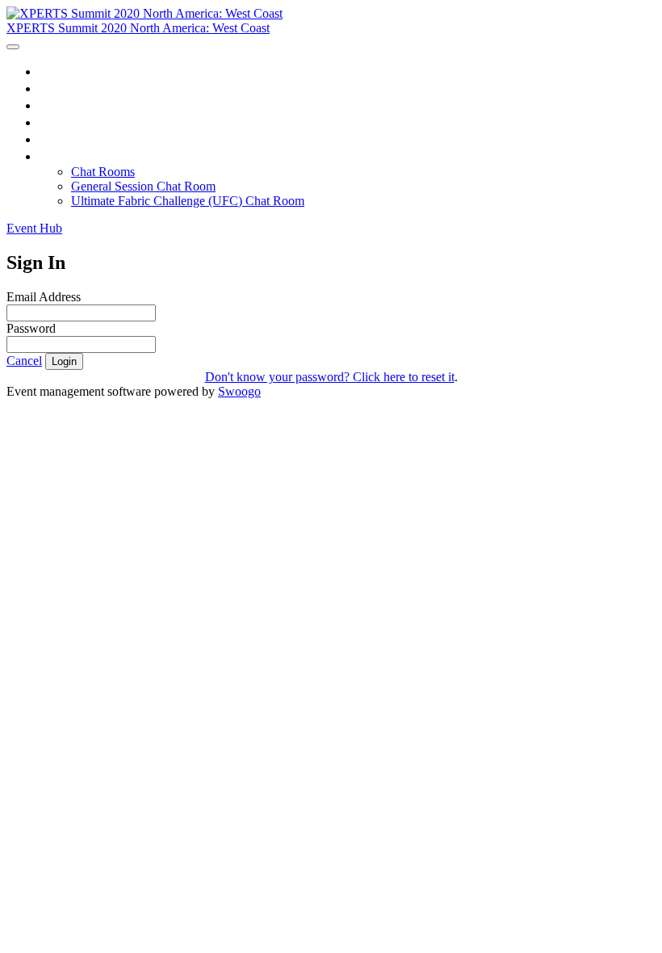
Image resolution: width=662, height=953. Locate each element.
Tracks (58, 105)
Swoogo (239, 391)
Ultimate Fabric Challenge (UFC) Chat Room (187, 201)
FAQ (53, 139)
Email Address (43, 297)
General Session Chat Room (143, 186)
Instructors (70, 122)
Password (31, 328)
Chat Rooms (75, 156)
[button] (34, 228)
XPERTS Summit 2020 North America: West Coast (138, 28)
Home (56, 71)
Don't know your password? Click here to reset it (330, 377)
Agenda (61, 88)
